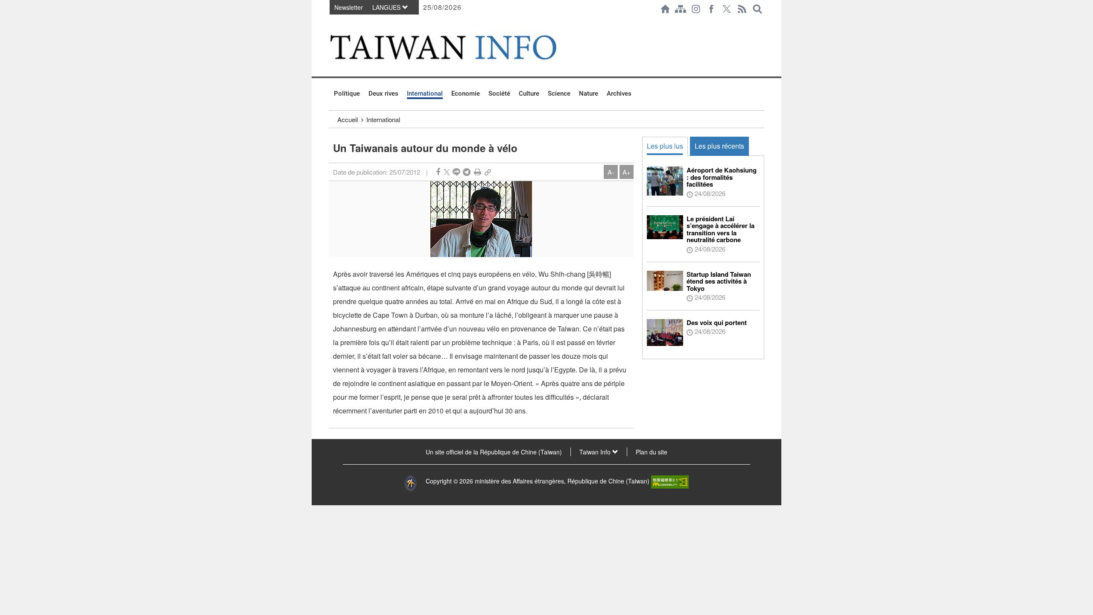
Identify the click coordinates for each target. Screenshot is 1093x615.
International (425, 93)
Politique (347, 93)
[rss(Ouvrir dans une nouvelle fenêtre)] (742, 9)
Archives (619, 93)
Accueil (347, 119)
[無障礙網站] (670, 481)
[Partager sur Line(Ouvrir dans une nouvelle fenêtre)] (456, 171)
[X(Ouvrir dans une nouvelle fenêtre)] (727, 9)
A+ (626, 171)
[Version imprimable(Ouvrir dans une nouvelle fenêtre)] (477, 171)
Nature (588, 93)
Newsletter (348, 7)
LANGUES (387, 7)
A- (611, 171)
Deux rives (383, 93)
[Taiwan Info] (457, 47)
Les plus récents (719, 146)
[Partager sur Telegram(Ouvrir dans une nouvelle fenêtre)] (467, 171)
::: (331, 22)
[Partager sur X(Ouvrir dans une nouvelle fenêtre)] (446, 171)
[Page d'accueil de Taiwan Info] (665, 9)
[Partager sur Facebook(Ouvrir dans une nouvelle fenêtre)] (438, 171)
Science (559, 93)
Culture (529, 93)
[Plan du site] (680, 9)
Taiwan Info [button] (595, 452)
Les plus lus (665, 146)
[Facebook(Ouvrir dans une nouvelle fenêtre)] (711, 9)
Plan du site (651, 452)
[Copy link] (487, 171)
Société (499, 93)
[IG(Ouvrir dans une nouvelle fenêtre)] (696, 9)
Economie (465, 93)
